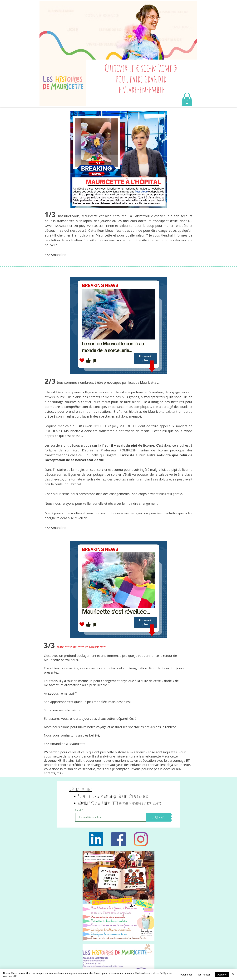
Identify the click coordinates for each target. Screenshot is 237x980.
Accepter (222, 974)
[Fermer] (233, 974)
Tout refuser (204, 974)
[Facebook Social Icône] (118, 839)
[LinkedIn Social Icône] (96, 839)
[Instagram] (141, 839)
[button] (187, 99)
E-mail (78, 810)
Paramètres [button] (186, 974)
